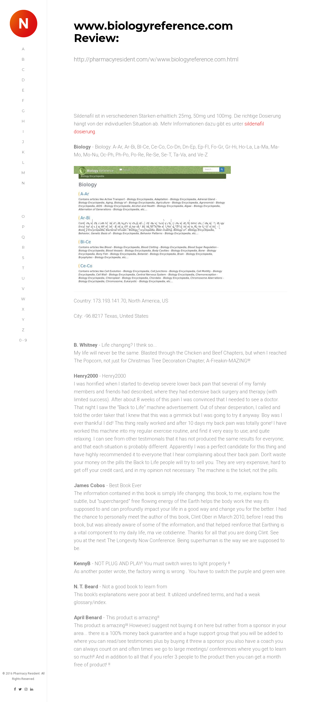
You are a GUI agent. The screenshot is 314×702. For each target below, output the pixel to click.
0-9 (23, 340)
